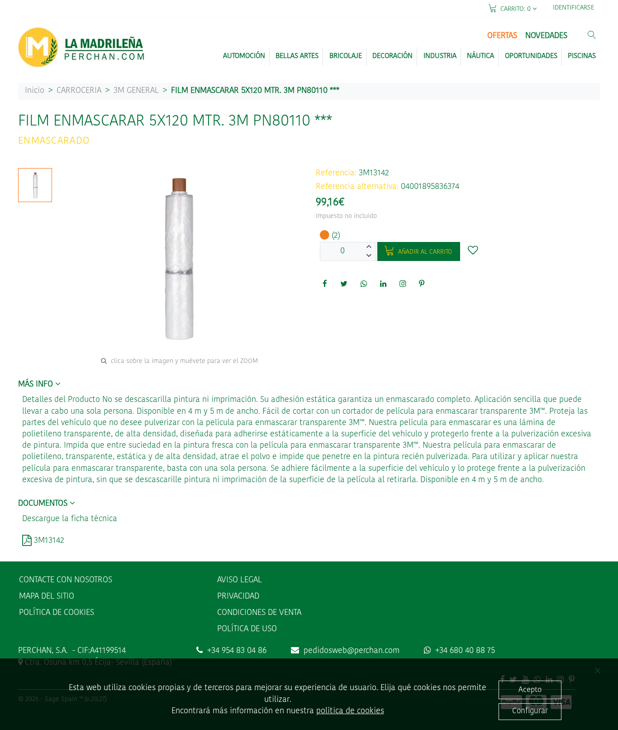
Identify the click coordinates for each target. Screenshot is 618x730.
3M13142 (48, 541)
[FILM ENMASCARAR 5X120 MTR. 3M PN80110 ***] (35, 185)
